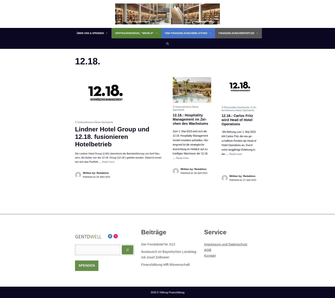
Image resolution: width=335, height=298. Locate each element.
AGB (207, 250)
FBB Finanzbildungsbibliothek (186, 33)
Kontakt (210, 256)
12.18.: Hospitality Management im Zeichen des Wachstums (190, 119)
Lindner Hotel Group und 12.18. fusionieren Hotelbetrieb (112, 137)
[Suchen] (127, 249)
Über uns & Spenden (90, 33)
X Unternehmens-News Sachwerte (94, 122)
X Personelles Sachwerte (235, 107)
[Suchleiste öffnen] (167, 43)
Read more (108, 161)
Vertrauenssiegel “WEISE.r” (134, 33)
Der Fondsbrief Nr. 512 (158, 244)
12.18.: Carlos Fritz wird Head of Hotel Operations (237, 120)
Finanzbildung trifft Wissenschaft (165, 264)
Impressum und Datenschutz (225, 244)
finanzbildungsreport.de (236, 33)
